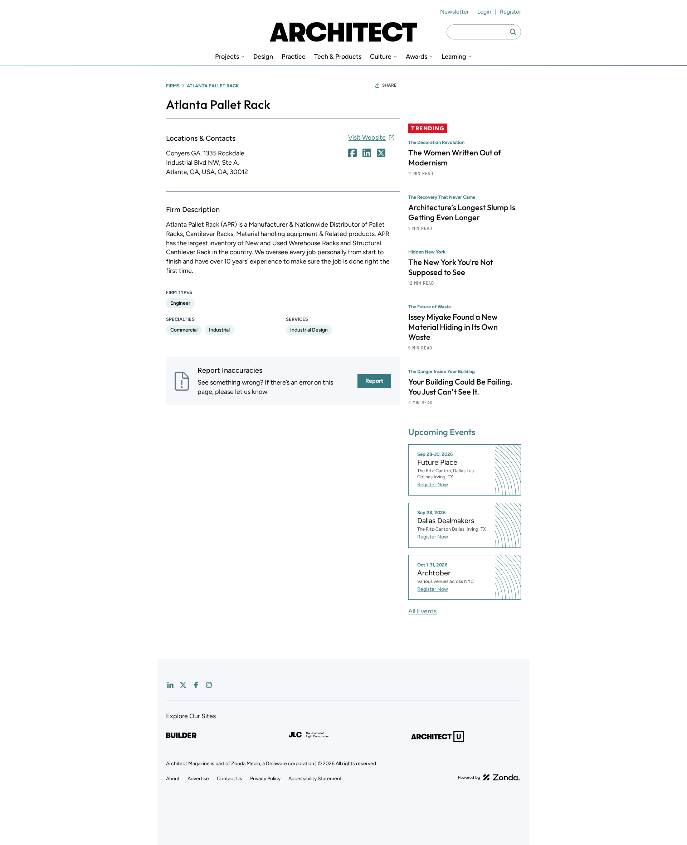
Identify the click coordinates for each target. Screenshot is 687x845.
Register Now (432, 485)
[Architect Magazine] (343, 32)
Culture (380, 57)
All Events (422, 611)
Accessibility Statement (315, 779)
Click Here (352, 153)
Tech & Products (337, 57)
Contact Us (229, 779)
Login (484, 11)
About (173, 779)
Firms (173, 85)
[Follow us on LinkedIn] (170, 685)
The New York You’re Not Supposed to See (450, 267)
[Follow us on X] (183, 685)
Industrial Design (309, 330)
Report (374, 380)
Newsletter (454, 11)
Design (263, 57)
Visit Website (367, 137)
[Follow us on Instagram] (209, 685)
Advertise (198, 779)
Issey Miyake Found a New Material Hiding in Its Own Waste (453, 327)
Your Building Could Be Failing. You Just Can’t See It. (460, 387)
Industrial (219, 330)
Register (510, 11)
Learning (454, 57)
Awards (416, 57)
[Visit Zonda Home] (489, 777)
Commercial (184, 330)
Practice (294, 57)
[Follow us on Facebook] (196, 685)
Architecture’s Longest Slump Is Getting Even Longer (461, 212)
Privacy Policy (265, 779)
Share (389, 85)
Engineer (180, 303)
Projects (227, 57)
